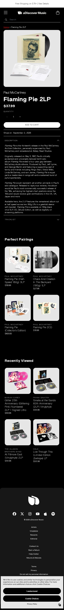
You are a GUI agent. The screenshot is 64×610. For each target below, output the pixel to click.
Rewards (33, 535)
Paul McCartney (15, 92)
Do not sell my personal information (34, 574)
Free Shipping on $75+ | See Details (32, 4)
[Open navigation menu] (6, 12)
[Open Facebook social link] (14, 514)
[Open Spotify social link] (53, 514)
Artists (33, 527)
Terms (33, 566)
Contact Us (33, 546)
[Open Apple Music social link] (45, 514)
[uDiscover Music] (32, 12)
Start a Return (33, 550)
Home (6, 27)
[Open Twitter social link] (22, 514)
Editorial (33, 539)
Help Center (34, 554)
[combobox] (32, 19)
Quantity (9, 111)
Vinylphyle (34, 531)
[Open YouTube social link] (37, 514)
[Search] (6, 19)
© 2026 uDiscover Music (34, 520)
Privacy (34, 570)
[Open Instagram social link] (30, 514)
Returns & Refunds (33, 558)
